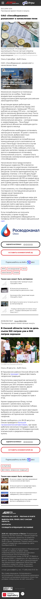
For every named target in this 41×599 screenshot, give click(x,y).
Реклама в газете (27, 516)
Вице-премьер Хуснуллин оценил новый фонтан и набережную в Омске (23, 500)
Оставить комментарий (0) (20, 253)
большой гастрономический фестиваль (14, 424)
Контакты (6, 524)
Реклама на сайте (10, 516)
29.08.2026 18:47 (7, 321)
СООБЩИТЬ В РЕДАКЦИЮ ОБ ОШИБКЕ (17, 527)
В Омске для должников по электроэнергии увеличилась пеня (21, 289)
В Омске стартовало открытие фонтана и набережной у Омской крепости (23, 493)
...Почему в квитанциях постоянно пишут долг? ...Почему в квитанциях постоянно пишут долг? (23, 310)
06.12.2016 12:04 (6, 9)
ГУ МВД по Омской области (11, 364)
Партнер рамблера (20, 588)
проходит (14, 374)
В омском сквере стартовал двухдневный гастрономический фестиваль (23, 480)
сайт (3, 221)
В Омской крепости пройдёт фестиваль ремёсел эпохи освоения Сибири (23, 486)
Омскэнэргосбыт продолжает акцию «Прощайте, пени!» (22, 296)
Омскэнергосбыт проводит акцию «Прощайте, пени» (21, 282)
